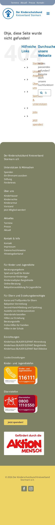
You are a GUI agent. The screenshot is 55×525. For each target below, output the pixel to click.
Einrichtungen (11, 337)
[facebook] (24, 488)
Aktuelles (9, 218)
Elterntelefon (11, 391)
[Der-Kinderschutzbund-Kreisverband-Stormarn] (22, 9)
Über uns (9, 191)
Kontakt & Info (12, 238)
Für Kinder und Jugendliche (19, 265)
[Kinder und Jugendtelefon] (20, 367)
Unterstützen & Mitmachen (19, 167)
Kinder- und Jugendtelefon (19, 363)
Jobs (35, 112)
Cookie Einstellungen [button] (14, 357)
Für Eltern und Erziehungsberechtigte (24, 296)
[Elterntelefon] (20, 396)
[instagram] (31, 488)
